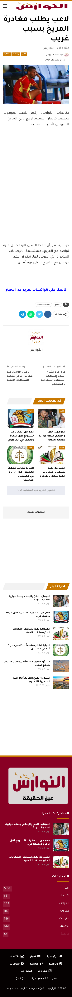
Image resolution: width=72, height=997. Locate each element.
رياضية (16, 54)
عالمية (7, 54)
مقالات (64, 911)
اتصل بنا (26, 971)
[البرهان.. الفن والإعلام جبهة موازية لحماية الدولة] (51, 418)
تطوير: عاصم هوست (16, 988)
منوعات (64, 918)
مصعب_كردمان (43, 305)
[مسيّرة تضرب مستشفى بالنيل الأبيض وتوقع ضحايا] (61, 666)
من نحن (20, 978)
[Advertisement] (36, 211)
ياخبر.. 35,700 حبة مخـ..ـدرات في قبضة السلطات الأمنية (20, 376)
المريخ (57, 305)
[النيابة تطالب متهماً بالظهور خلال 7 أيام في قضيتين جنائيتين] (20, 455)
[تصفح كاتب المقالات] (36, 337)
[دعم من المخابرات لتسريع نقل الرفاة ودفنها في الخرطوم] (20, 418)
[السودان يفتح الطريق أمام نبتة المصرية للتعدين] (61, 682)
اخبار (24, 54)
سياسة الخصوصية (44, 978)
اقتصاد (64, 895)
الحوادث (64, 903)
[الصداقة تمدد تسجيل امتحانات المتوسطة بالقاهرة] (51, 455)
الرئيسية (52, 956)
